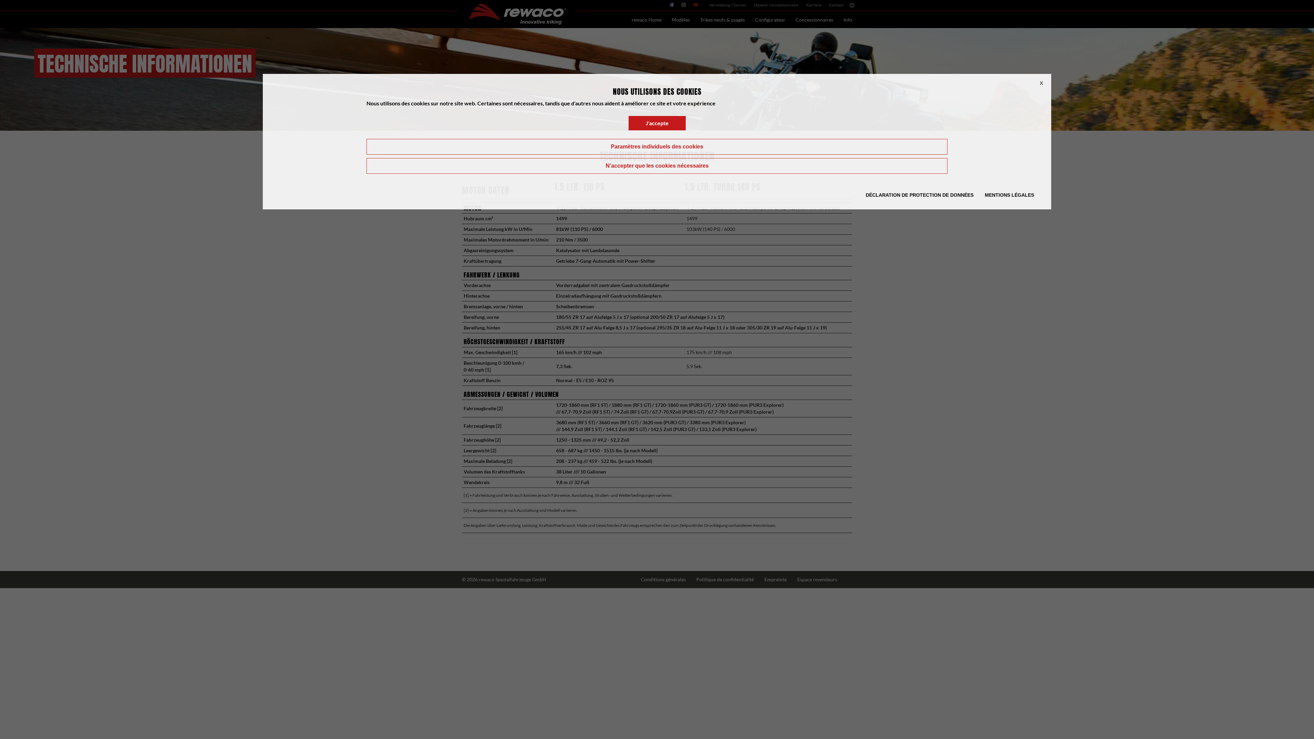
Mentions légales (1009, 195)
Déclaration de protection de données (920, 195)
